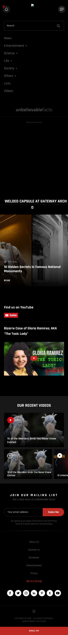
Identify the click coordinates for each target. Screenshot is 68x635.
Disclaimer (34, 557)
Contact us (34, 549)
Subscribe (53, 512)
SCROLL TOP (34, 631)
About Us (34, 542)
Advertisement (34, 565)
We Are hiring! (34, 581)
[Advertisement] (34, 158)
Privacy (34, 573)
